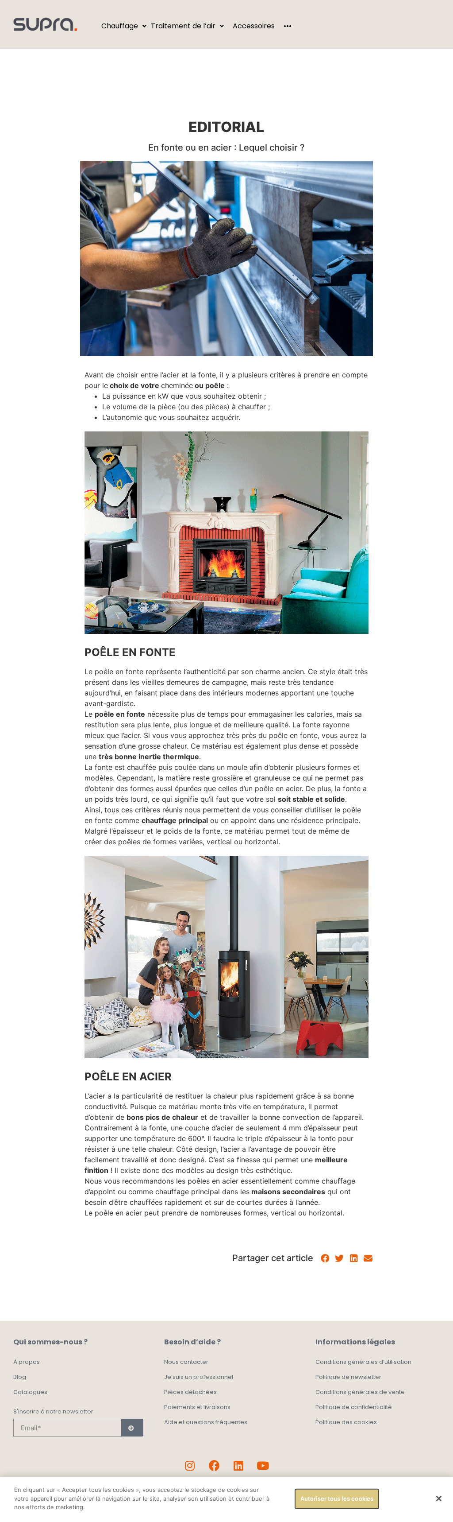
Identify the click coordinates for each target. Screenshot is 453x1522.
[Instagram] (190, 1465)
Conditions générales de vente (360, 1392)
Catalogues (30, 1392)
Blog (19, 1377)
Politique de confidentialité (353, 1407)
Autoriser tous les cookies (336, 1498)
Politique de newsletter (348, 1377)
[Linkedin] (238, 1465)
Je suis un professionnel (198, 1377)
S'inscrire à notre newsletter (53, 1412)
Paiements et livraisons (197, 1407)
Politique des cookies (346, 1422)
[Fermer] (439, 1498)
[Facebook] (214, 1465)
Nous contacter (186, 1362)
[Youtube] (263, 1465)
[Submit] (132, 1428)
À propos (26, 1362)
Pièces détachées (190, 1392)
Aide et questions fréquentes (205, 1422)
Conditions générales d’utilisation (363, 1362)
